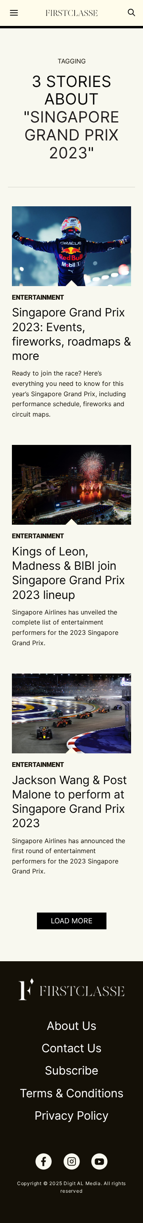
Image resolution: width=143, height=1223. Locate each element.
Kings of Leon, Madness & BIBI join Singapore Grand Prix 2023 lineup (68, 573)
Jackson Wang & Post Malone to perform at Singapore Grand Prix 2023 (69, 802)
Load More (72, 921)
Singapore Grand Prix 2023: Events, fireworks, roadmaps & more (71, 334)
